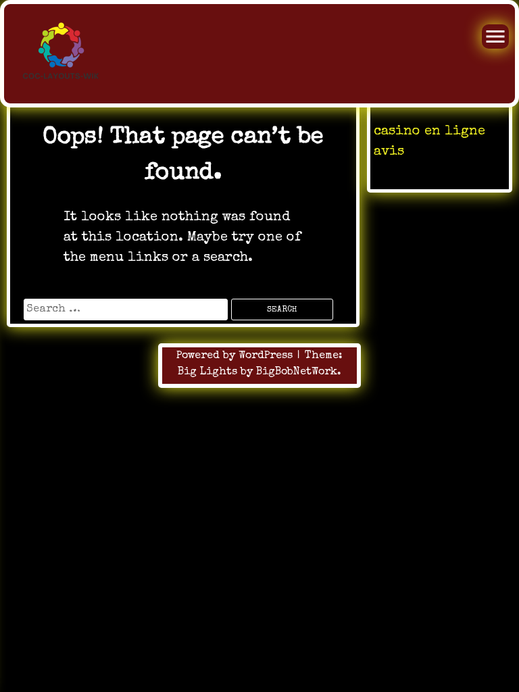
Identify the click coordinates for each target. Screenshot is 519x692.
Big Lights (207, 372)
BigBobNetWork (296, 372)
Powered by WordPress (236, 356)
